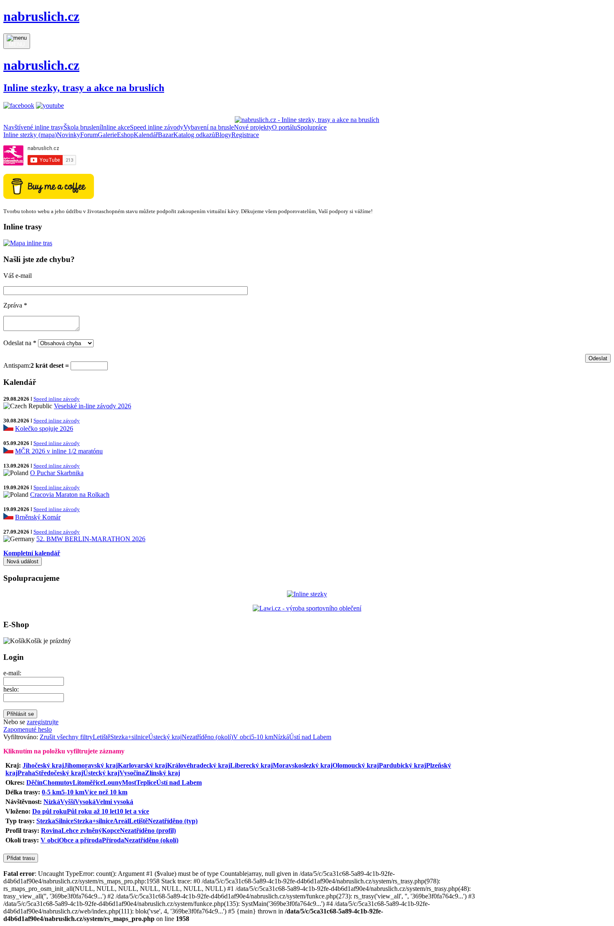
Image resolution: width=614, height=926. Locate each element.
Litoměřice (88, 782)
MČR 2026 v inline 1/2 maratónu (59, 451)
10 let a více (133, 811)
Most (129, 782)
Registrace (245, 134)
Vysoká (85, 801)
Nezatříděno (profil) (148, 830)
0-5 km (51, 792)
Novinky (68, 134)
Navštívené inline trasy (33, 127)
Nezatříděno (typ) (173, 820)
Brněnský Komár (38, 517)
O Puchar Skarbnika (57, 472)
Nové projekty (253, 127)
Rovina (51, 830)
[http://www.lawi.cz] (307, 608)
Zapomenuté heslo (27, 729)
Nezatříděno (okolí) (207, 736)
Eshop (125, 134)
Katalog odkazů (194, 134)
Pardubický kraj (402, 765)
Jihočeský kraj (43, 765)
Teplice (146, 782)
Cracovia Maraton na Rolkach (69, 494)
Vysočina (132, 772)
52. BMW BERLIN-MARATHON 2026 (90, 538)
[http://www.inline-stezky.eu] (307, 594)
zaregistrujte (42, 721)
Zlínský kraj (162, 772)
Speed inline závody (156, 127)
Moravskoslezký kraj (302, 765)
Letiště (101, 736)
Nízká (281, 736)
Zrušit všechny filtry (66, 736)
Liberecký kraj (251, 765)
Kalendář (146, 134)
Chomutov (58, 782)
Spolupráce (312, 127)
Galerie (107, 134)
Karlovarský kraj (142, 765)
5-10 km (262, 736)
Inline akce (115, 127)
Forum (89, 134)
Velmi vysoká (114, 801)
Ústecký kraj (165, 736)
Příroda (113, 840)
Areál (121, 820)
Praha (26, 772)
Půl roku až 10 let (92, 811)
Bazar (165, 134)
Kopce (111, 830)
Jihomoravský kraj (91, 765)
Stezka (45, 820)
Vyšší (67, 801)
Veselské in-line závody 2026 (92, 406)
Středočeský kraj (59, 772)
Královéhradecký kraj (198, 765)
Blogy (223, 134)
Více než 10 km (105, 792)
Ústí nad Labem (310, 736)
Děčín (34, 782)
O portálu (284, 127)
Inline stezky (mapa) (30, 134)
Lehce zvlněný (81, 830)
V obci (242, 736)
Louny (112, 782)
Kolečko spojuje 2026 (44, 428)
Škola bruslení (82, 127)
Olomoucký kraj (355, 765)
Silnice (64, 820)
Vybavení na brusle (208, 127)
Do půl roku (49, 811)
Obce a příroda (80, 840)
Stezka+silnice (129, 736)
